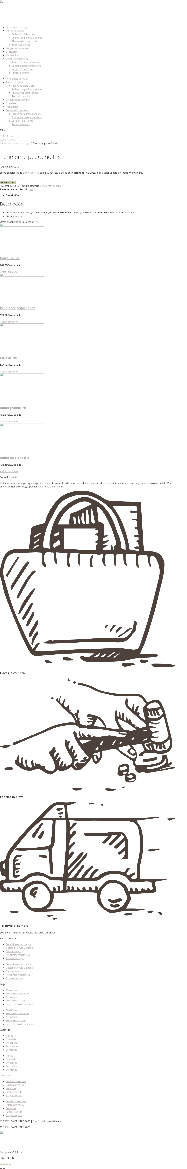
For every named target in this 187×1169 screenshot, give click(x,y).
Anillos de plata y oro (23, 34)
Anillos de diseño (15, 30)
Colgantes (11, 1042)
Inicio (3, 143)
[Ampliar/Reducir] (1, 1164)
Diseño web (39, 1121)
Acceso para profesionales (26, 62)
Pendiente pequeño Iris (17, 308)
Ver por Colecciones (22, 69)
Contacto (11, 1088)
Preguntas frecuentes (18, 954)
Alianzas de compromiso (25, 41)
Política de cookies (16, 1000)
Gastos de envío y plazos (19, 947)
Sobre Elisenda (14, 1092)
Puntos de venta (21, 72)
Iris (31, 189)
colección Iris (32, 172)
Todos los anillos (21, 44)
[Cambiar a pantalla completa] (4, 1164)
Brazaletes (12, 51)
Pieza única (12, 55)
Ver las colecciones (16, 1081)
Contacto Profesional (17, 58)
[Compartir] (7, 1164)
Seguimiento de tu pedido (20, 1004)
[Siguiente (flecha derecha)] (4, 1168)
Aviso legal (12, 997)
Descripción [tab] (12, 195)
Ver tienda (11, 1049)
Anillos (9, 1035)
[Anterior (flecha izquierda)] (1, 1168)
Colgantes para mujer (18, 48)
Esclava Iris (8, 358)
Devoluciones (13, 951)
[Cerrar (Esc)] (10, 1164)
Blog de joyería (14, 1095)
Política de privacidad (17, 993)
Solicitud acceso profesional (27, 65)
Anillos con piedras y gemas (27, 37)
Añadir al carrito (8, 182)
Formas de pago (15, 958)
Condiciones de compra (18, 944)
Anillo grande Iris (13, 408)
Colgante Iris (10, 258)
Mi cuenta (11, 990)
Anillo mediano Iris (14, 458)
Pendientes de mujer (17, 27)
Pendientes (12, 1046)
